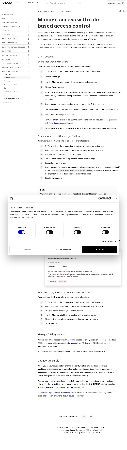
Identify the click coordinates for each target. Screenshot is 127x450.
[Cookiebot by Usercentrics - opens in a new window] (100, 199)
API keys (71, 340)
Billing (6, 95)
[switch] (49, 232)
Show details (107, 241)
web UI (80, 36)
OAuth (6, 88)
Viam (50, 302)
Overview (7, 74)
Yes (84, 416)
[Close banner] (116, 199)
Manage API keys (10, 85)
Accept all (99, 249)
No (91, 416)
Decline (27, 249)
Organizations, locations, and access (53, 47)
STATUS (96, 433)
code (70, 393)
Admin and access (46, 11)
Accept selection (63, 249)
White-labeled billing (12, 98)
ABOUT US (85, 433)
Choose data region (11, 91)
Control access (10, 78)
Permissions (8, 81)
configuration (51, 393)
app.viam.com (114, 3)
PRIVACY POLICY (71, 433)
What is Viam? (8, 14)
